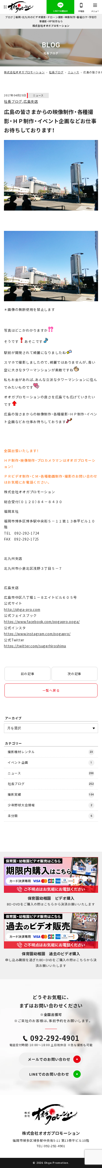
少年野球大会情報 (50, 805)
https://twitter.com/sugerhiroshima (35, 645)
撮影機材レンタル (50, 751)
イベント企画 (50, 762)
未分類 (50, 815)
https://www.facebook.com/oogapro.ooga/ (42, 621)
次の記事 (74, 673)
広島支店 (31, 101)
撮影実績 (51, 794)
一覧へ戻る (51, 690)
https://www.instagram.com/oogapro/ (37, 633)
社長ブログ (13, 101)
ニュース (38, 95)
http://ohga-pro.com (22, 609)
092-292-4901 (54, 1038)
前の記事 (27, 673)
